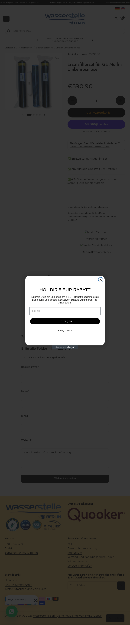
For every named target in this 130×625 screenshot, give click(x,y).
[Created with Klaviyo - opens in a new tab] (65, 347)
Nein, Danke (65, 331)
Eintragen (65, 321)
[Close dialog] (100, 279)
